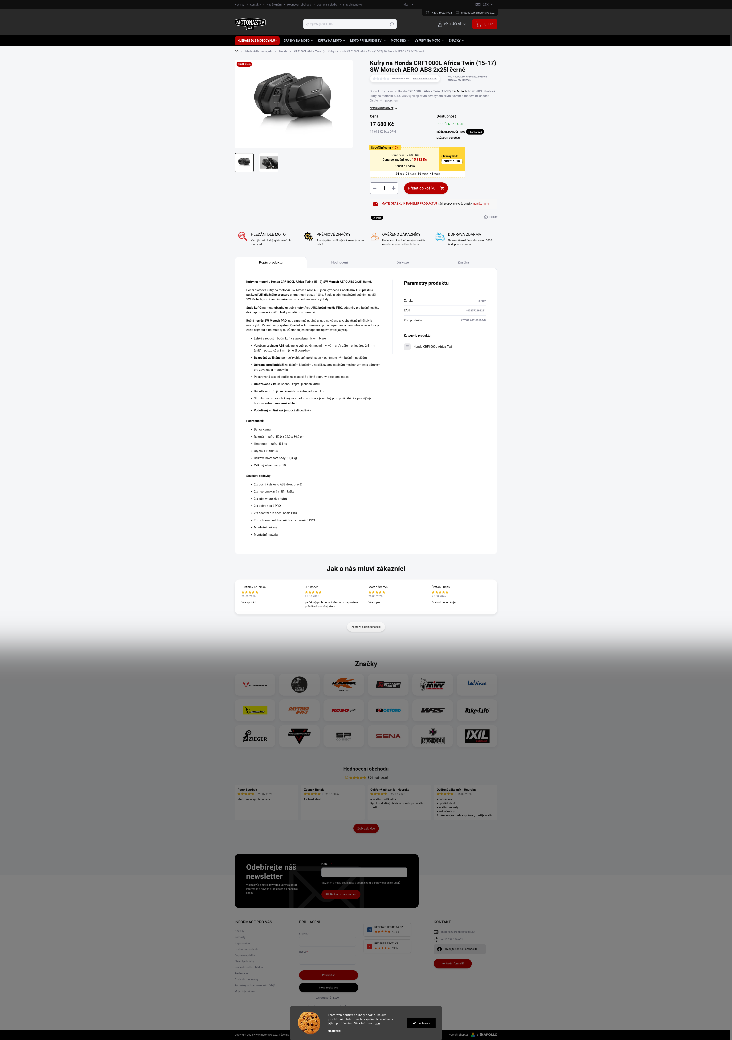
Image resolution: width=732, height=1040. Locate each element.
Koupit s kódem (405, 166)
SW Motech (459, 91)
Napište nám (274, 4)
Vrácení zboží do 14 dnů (249, 967)
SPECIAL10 (452, 161)
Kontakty (255, 4)
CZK (486, 4)
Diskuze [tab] (402, 262)
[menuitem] (257, 40)
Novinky (239, 4)
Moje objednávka (245, 991)
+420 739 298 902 (452, 939)
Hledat (392, 24)
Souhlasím (424, 1023)
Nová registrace (328, 987)
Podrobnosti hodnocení (425, 78)
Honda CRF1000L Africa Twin (433, 346)
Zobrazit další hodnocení (366, 626)
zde (377, 1023)
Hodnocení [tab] (339, 262)
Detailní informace (381, 108)
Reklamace (241, 973)
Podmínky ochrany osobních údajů (255, 985)
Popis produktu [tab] (271, 262)
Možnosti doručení (449, 138)
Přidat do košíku (421, 188)
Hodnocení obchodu (299, 4)
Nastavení (334, 1031)
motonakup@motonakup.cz (458, 931)
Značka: (459, 80)
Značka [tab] (463, 262)
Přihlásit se (328, 975)
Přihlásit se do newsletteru (340, 894)
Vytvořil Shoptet (458, 1034)
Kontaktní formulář (452, 963)
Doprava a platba (327, 4)
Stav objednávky (352, 4)
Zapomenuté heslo (327, 997)
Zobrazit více (366, 828)
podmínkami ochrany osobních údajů (378, 882)
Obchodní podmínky (246, 979)
